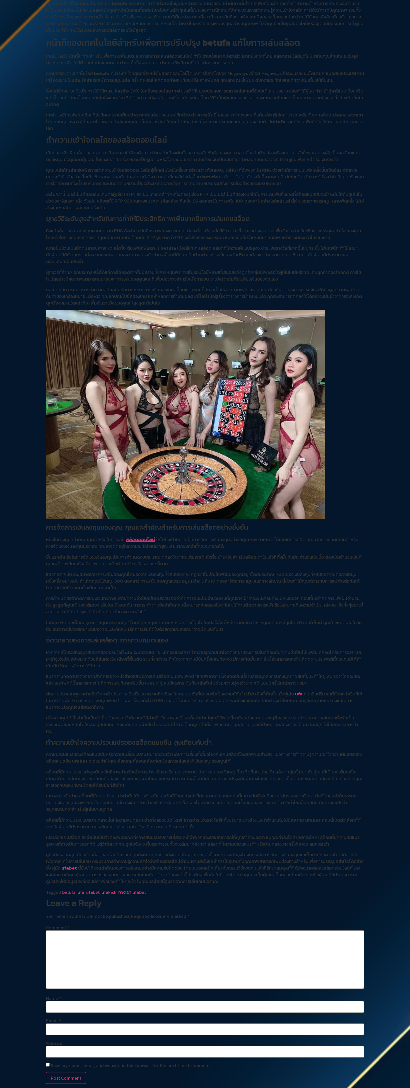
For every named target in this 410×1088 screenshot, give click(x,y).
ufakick (109, 892)
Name (53, 998)
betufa (69, 892)
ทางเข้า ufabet (132, 892)
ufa (299, 693)
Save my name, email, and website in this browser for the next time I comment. (131, 1065)
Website (54, 1043)
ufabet (69, 868)
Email (53, 1020)
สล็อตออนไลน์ (140, 539)
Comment (57, 927)
